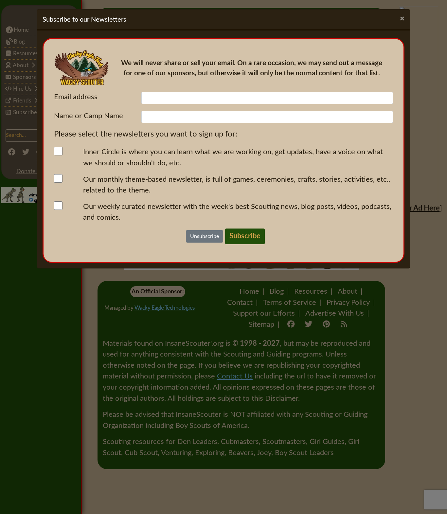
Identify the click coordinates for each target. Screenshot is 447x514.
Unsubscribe (204, 236)
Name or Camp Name (88, 115)
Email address (76, 97)
